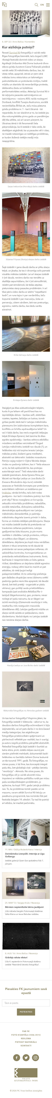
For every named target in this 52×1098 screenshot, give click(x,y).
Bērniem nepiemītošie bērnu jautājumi (24, 907)
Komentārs (30, 41)
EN (42, 4)
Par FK (26, 1031)
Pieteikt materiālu (26, 1042)
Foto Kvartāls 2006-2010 (25, 1035)
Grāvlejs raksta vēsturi (16, 957)
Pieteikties (26, 1012)
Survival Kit (14, 52)
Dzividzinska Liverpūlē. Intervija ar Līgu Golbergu (25, 855)
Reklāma (26, 1038)
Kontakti (26, 1045)
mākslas (7, 492)
